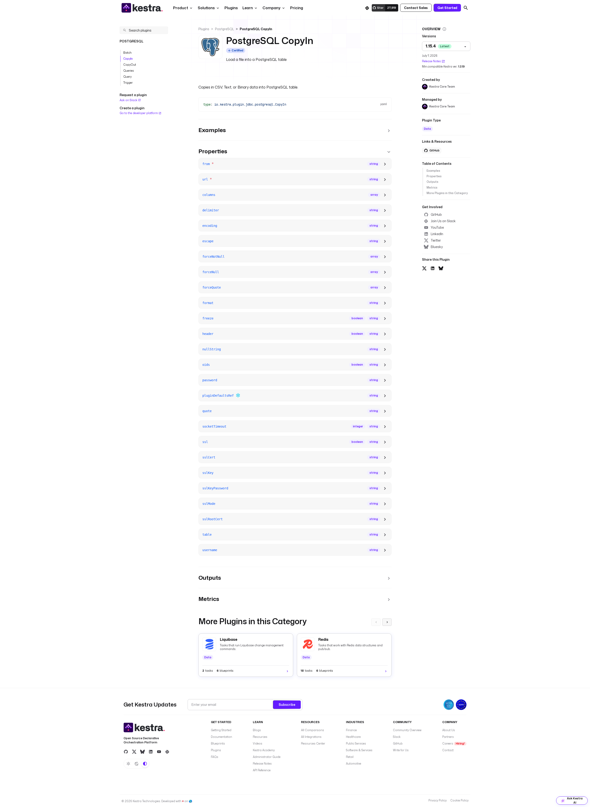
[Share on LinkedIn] (432, 267)
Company (271, 7)
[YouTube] (159, 751)
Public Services (356, 743)
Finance (351, 730)
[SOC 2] (448, 704)
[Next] (387, 622)
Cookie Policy (459, 800)
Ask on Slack (129, 100)
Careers (453, 743)
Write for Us (401, 750)
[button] (231, 7)
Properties (434, 176)
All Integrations (311, 737)
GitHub (436, 214)
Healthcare (353, 737)
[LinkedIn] (150, 751)
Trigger (128, 83)
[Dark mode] (136, 763)
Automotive (353, 764)
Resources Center (313, 743)
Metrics (432, 187)
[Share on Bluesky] (441, 267)
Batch (127, 53)
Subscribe (287, 704)
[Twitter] (134, 751)
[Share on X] (424, 267)
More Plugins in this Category (447, 193)
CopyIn (128, 59)
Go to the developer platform (139, 113)
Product (180, 7)
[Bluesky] (142, 751)
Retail (350, 757)
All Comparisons (312, 730)
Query (127, 77)
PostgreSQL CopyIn (256, 29)
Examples (433, 171)
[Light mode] (128, 763)
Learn (247, 7)
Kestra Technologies (146, 801)
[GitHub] (126, 751)
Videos (257, 743)
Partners (448, 737)
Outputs (432, 182)
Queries (128, 71)
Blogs (257, 730)
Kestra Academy (264, 750)
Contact (448, 750)
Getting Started (221, 730)
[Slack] (367, 8)
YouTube (437, 227)
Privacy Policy (437, 800)
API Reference (262, 770)
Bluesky (437, 247)
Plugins (203, 29)
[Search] (466, 8)
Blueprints (218, 743)
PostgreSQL (224, 29)
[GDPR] (461, 704)
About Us (448, 730)
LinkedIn (437, 234)
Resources (260, 737)
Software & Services (359, 750)
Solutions (206, 7)
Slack (397, 737)
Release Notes (431, 61)
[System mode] (145, 763)
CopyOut (129, 65)
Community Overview (407, 730)
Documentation (221, 737)
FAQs (214, 757)
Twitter (436, 240)
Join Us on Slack (443, 221)
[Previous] (376, 622)
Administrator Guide (266, 757)
